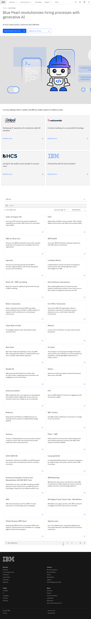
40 (80, 543)
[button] (84, 2)
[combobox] (45, 205)
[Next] (84, 543)
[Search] (7, 205)
